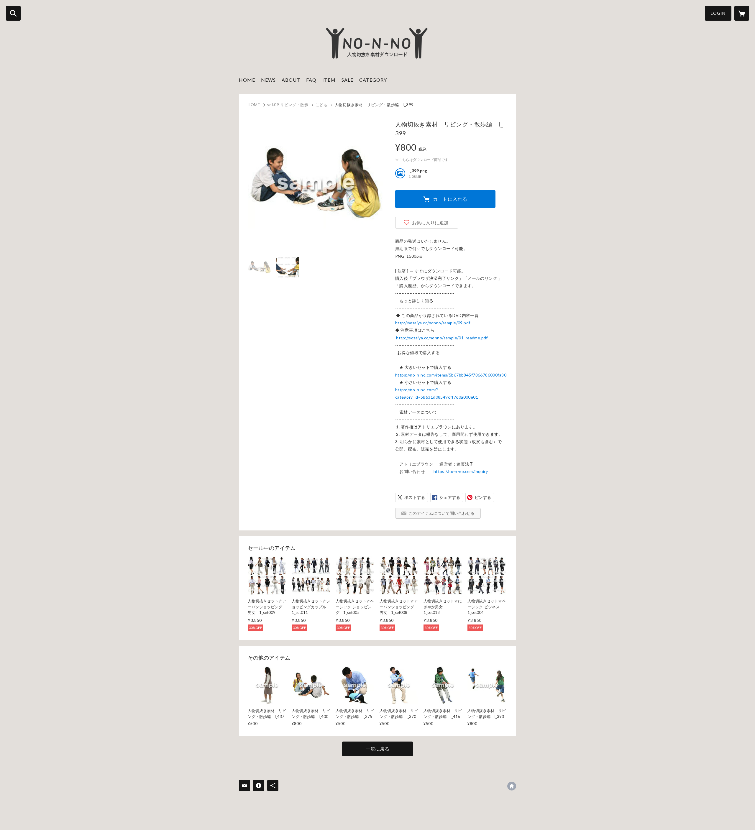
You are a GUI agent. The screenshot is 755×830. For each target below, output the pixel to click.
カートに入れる (450, 199)
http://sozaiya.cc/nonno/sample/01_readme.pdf (442, 337)
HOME (247, 80)
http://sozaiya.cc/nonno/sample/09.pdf (432, 322)
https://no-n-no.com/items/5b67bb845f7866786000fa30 (450, 374)
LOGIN (718, 13)
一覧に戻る (377, 749)
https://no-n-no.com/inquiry (461, 471)
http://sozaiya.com (511, 786)
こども (322, 104)
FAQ (311, 80)
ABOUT (291, 80)
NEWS (268, 80)
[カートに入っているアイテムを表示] (741, 13)
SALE (347, 80)
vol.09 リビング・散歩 (287, 104)
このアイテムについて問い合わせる (441, 513)
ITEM (329, 80)
